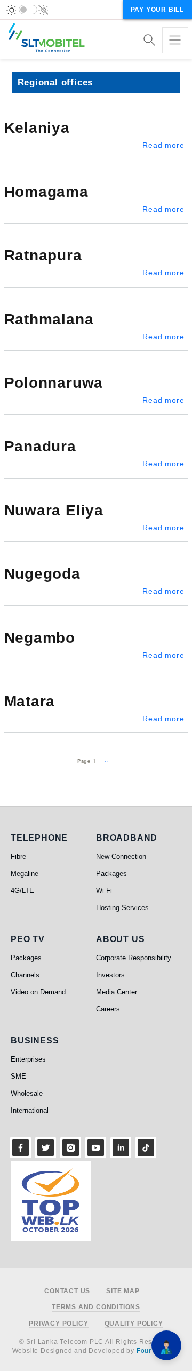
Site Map (122, 1291)
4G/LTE (22, 891)
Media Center (116, 992)
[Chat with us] (166, 1345)
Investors (110, 975)
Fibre (18, 856)
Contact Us (67, 1291)
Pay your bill (157, 9)
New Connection (121, 856)
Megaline (24, 874)
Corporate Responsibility (133, 958)
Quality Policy (134, 1323)
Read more (163, 145)
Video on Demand (38, 992)
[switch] (28, 9)
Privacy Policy (58, 1323)
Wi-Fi (104, 891)
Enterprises (28, 1059)
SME (18, 1076)
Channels (25, 975)
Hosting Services (122, 908)
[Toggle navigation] (175, 40)
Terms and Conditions (96, 1307)
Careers (108, 1009)
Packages (111, 874)
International (30, 1110)
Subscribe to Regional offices (8, 775)
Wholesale (27, 1093)
